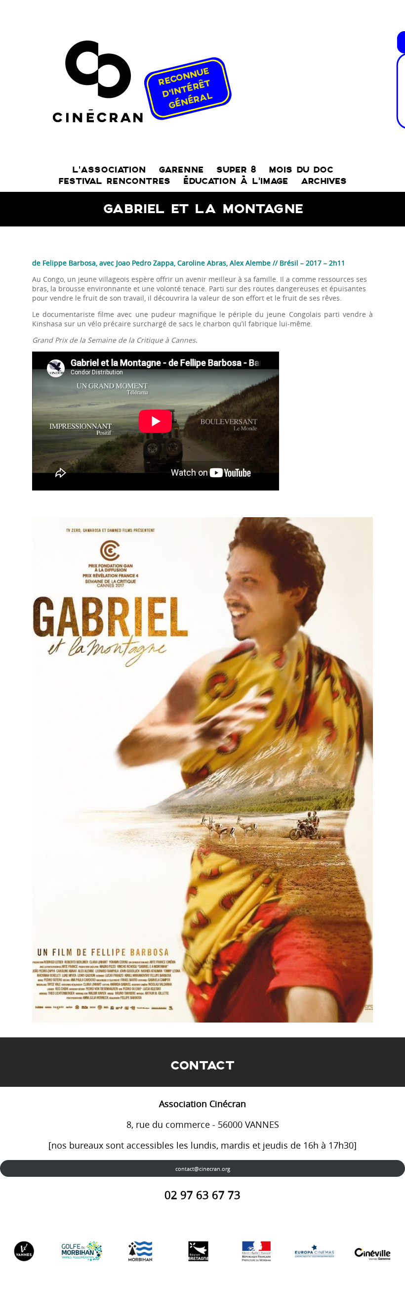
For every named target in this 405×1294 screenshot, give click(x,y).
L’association (109, 170)
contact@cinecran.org (202, 1168)
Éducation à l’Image (235, 181)
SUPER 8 (236, 170)
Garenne (181, 170)
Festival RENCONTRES (114, 181)
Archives (324, 181)
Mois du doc (301, 170)
